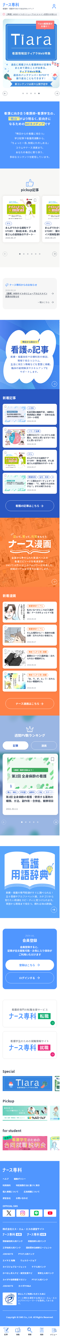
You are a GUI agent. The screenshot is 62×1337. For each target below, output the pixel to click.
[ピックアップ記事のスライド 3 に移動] (27, 254)
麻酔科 (32, 792)
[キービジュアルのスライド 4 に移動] (35, 93)
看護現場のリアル (35, 605)
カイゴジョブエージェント (14, 1267)
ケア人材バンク (39, 1267)
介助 (40, 792)
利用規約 (7, 1185)
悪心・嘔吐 (12, 792)
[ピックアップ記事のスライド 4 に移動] (31, 254)
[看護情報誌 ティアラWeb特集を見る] (31, 53)
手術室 (23, 792)
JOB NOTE (8, 1254)
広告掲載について (32, 1191)
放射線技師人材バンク (13, 1241)
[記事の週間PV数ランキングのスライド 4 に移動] (33, 822)
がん (8, 223)
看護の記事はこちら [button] (27, 506)
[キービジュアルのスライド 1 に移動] (23, 93)
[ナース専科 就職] (36, 1234)
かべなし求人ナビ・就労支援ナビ (17, 1273)
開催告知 (32, 477)
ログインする (27, 978)
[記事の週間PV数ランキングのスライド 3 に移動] (29, 822)
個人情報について (11, 1191)
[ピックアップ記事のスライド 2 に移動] (23, 254)
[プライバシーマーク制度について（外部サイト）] (10, 1299)
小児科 (31, 408)
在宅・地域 (43, 477)
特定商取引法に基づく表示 (28, 1185)
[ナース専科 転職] (12, 1234)
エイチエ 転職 (9, 1260)
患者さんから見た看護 (37, 651)
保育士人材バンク (46, 1273)
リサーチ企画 (33, 431)
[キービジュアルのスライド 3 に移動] (31, 93)
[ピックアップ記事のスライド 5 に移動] (35, 254)
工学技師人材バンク (12, 1247)
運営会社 (7, 1198)
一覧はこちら (44, 302)
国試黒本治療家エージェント (39, 1247)
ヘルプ (6, 1179)
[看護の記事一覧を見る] (30, 354)
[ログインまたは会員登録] (54, 6)
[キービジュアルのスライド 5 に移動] (39, 93)
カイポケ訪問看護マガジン (14, 1279)
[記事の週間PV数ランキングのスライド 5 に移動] (37, 822)
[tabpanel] (30, 787)
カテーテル (50, 792)
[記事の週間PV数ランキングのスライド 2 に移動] (25, 822)
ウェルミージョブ (28, 1260)
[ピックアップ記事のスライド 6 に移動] (39, 254)
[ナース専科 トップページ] (12, 1170)
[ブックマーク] (35, 200)
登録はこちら (27, 965)
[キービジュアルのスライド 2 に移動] (27, 93)
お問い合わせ (22, 1198)
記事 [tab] (15, 746)
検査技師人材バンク (37, 1241)
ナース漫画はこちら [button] (27, 704)
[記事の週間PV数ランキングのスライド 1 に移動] (21, 822)
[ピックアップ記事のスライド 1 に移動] (20, 254)
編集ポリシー (20, 1179)
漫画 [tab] (44, 746)
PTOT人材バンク (26, 1254)
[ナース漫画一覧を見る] (30, 552)
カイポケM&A (24, 1286)
